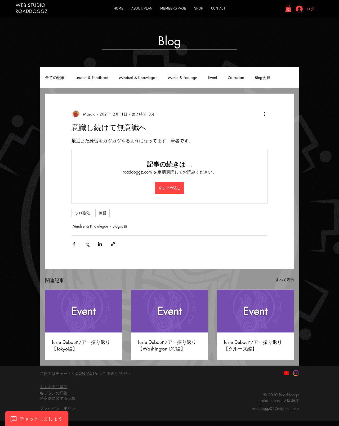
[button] (288, 8)
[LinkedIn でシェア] (99, 244)
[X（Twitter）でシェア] (87, 244)
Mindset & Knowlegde (138, 77)
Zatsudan (236, 77)
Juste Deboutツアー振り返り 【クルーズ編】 (253, 345)
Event (212, 77)
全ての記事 (55, 77)
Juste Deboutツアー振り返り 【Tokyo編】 (81, 345)
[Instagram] (295, 373)
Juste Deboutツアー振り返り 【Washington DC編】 (167, 345)
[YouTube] (286, 373)
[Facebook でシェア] (74, 244)
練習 (102, 212)
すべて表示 (284, 279)
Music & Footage (182, 77)
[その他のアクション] (264, 114)
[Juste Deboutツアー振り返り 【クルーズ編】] (255, 311)
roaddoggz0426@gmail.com (275, 408)
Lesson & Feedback (92, 77)
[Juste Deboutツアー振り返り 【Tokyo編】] (83, 311)
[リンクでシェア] (112, 244)
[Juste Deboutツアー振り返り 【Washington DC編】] (169, 311)
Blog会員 (262, 77)
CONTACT (84, 373)
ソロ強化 (82, 212)
